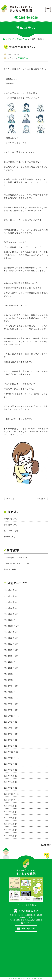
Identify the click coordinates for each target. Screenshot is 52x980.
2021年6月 (9, 722)
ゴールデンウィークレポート (17, 563)
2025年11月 (9, 626)
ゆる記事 (8, 525)
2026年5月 (9, 596)
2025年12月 (10, 620)
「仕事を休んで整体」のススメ (18, 557)
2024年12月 (10, 662)
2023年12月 (10, 674)
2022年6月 (9, 704)
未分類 (7, 537)
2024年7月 (9, 668)
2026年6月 (9, 590)
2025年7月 (9, 638)
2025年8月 (9, 632)
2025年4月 (9, 644)
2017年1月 (9, 788)
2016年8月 (9, 806)
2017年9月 (9, 764)
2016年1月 (9, 836)
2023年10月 (10, 680)
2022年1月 (9, 710)
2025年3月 (9, 650)
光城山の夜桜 (10, 569)
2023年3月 (9, 686)
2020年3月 (9, 734)
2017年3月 (9, 782)
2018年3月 (9, 746)
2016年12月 (10, 794)
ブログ (11, 39)
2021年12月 (10, 716)
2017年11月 (9, 752)
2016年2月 (9, 830)
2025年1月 (9, 656)
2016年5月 (9, 812)
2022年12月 (10, 692)
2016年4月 (9, 818)
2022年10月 (10, 698)
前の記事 (10, 498)
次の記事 (41, 498)
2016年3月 (9, 824)
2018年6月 (9, 740)
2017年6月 (9, 770)
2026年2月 (9, 608)
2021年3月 (9, 728)
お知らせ (8, 519)
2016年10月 (10, 800)
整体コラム (22, 39)
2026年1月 (9, 614)
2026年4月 (9, 602)
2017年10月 (10, 758)
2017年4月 (9, 776)
